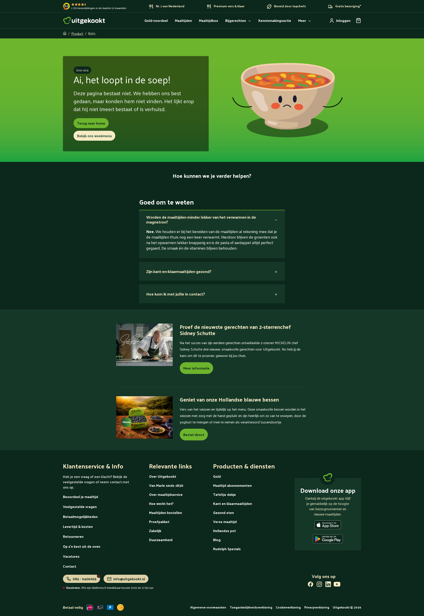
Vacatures (71, 556)
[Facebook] (310, 585)
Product (77, 33)
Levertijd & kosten (78, 526)
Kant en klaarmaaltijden (232, 503)
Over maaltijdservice (166, 494)
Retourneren (73, 536)
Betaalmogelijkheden (80, 516)
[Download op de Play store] (328, 539)
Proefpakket (159, 521)
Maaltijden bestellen (165, 512)
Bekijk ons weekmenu (94, 136)
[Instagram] (319, 585)
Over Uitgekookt (162, 476)
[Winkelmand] (358, 21)
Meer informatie (196, 368)
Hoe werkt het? (161, 503)
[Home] (84, 20)
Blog (217, 539)
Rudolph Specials (227, 549)
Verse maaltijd (225, 521)
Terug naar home (91, 123)
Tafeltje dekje (224, 494)
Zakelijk (155, 530)
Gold (217, 476)
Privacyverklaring (316, 607)
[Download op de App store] (327, 525)
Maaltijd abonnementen (232, 485)
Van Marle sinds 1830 (166, 485)
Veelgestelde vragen (80, 506)
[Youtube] (337, 585)
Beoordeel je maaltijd (80, 496)
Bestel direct (193, 434)
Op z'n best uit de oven (81, 546)
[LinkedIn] (328, 585)
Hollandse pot (224, 530)
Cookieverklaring (288, 607)
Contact (69, 566)
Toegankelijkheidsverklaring (251, 607)
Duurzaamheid (160, 539)
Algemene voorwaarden (208, 607)
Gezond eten (223, 512)
